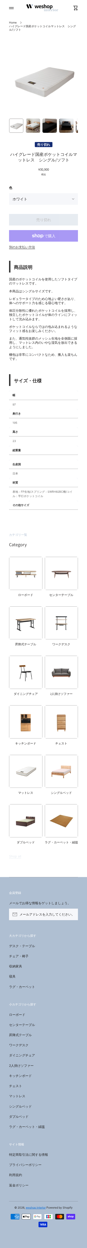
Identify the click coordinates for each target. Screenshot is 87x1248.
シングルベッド (20, 1106)
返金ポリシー (19, 1185)
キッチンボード (20, 1076)
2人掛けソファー (21, 1065)
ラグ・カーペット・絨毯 (27, 1127)
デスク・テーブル (22, 946)
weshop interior (36, 1207)
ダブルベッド (19, 1116)
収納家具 (15, 966)
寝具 (12, 976)
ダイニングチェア (22, 1055)
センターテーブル (22, 1025)
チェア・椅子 (19, 956)
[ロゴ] (43, 8)
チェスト (15, 1086)
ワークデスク (19, 1045)
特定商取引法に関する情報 (28, 1154)
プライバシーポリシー (25, 1165)
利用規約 (15, 1175)
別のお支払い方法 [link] (22, 247)
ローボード (17, 1015)
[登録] (72, 914)
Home (13, 22)
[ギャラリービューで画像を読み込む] (16, 126)
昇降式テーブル (20, 1035)
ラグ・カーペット (22, 987)
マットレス (17, 1096)
